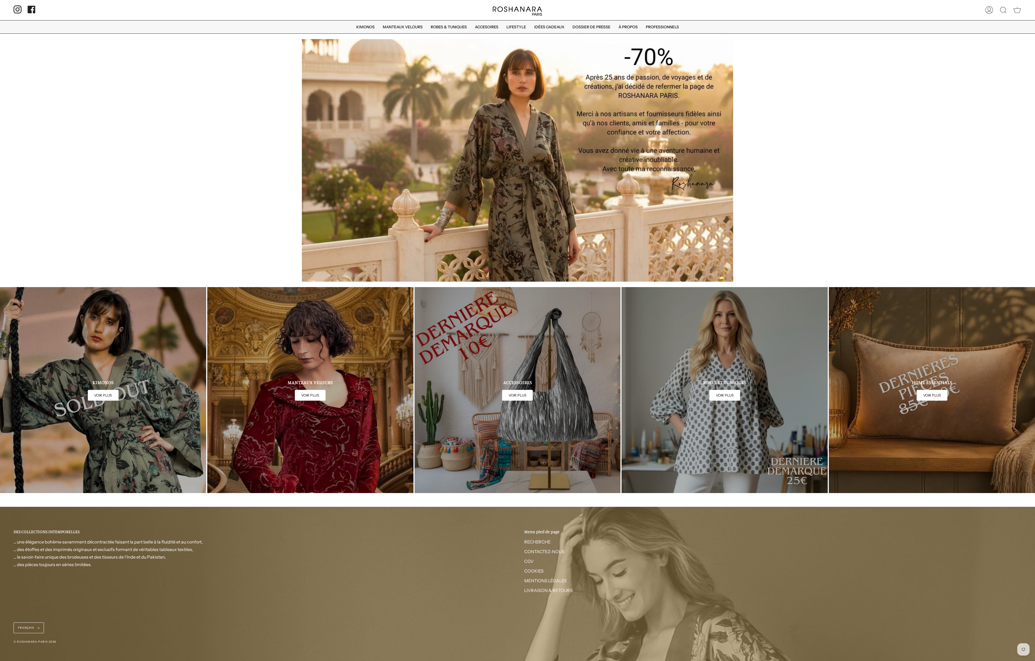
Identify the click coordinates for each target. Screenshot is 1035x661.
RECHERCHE (537, 542)
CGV (529, 561)
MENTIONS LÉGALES (545, 580)
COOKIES (534, 571)
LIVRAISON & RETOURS (548, 590)
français (26, 627)
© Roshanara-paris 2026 (34, 641)
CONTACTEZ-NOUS (544, 551)
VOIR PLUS (103, 395)
